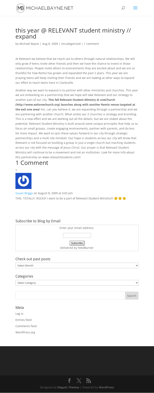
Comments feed (26, 326)
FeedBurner (86, 248)
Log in (19, 313)
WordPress (106, 387)
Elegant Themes (68, 387)
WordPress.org (25, 332)
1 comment (91, 44)
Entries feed (23, 320)
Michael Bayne (29, 44)
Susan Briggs (24, 193)
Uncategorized (71, 44)
